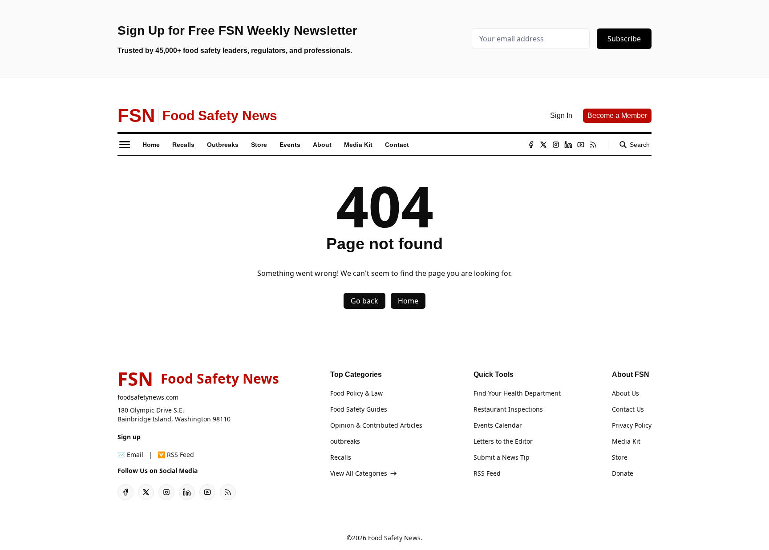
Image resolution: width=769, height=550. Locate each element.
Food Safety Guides (358, 409)
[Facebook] (531, 145)
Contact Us (628, 409)
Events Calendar (498, 425)
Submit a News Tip (502, 457)
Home (408, 301)
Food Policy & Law (356, 393)
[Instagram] (556, 145)
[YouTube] (581, 145)
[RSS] (593, 145)
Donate (622, 473)
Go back (364, 301)
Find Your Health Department (517, 393)
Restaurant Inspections (508, 409)
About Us (625, 393)
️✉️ (130, 454)
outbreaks (345, 441)
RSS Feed (487, 473)
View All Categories (358, 473)
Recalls (340, 457)
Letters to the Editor (503, 441)
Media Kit (626, 441)
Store (619, 457)
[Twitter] (543, 145)
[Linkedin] (568, 145)
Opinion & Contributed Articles (376, 425)
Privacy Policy (632, 425)
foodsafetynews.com (147, 397)
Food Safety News (394, 538)
